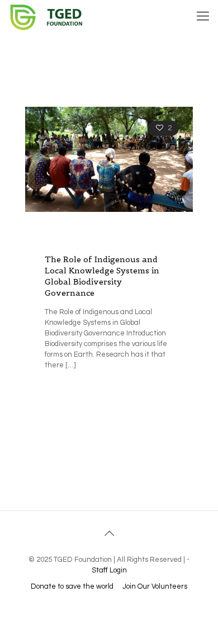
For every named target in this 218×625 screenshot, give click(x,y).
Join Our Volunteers (154, 586)
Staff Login (109, 570)
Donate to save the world (72, 586)
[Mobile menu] (202, 16)
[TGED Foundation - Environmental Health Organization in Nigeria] (51, 17)
